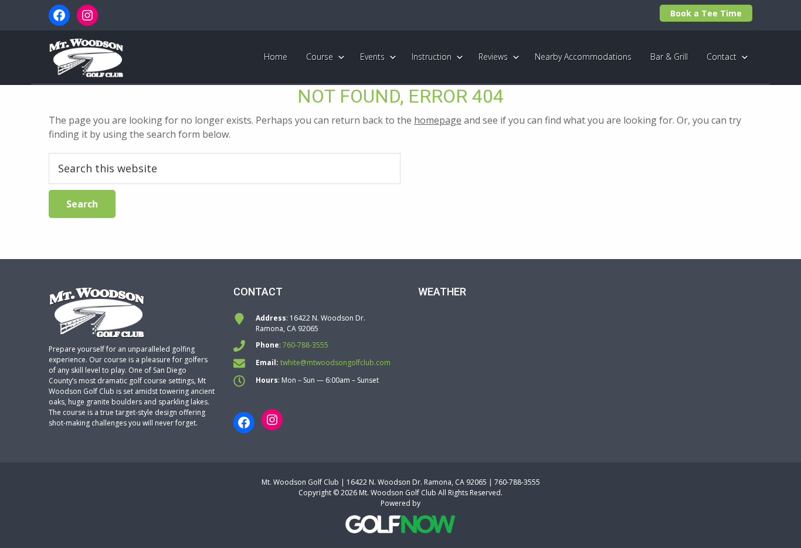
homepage (437, 120)
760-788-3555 (305, 345)
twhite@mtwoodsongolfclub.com (335, 362)
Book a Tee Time (706, 13)
